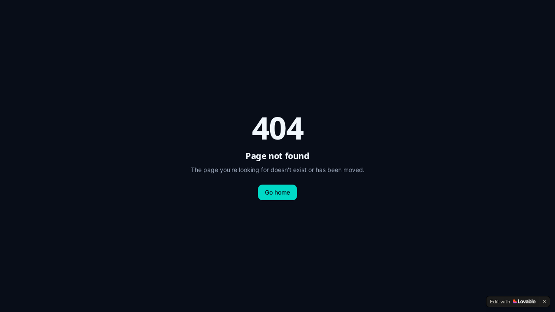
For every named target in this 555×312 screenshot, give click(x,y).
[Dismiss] (544, 301)
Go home (277, 192)
